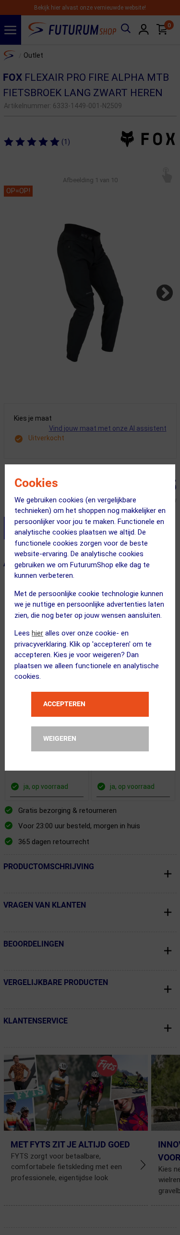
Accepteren (64, 704)
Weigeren (59, 738)
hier (37, 633)
